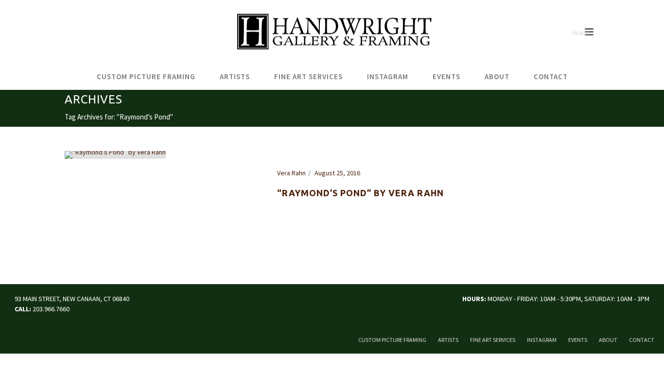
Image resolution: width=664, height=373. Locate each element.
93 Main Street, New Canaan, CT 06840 (72, 298)
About (497, 76)
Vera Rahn (291, 173)
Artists (235, 76)
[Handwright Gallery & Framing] (332, 32)
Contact (551, 76)
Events (446, 76)
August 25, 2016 (337, 173)
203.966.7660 (51, 309)
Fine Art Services (308, 76)
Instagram (387, 76)
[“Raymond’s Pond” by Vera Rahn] (115, 154)
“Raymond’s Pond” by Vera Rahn (360, 193)
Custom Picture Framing (146, 76)
